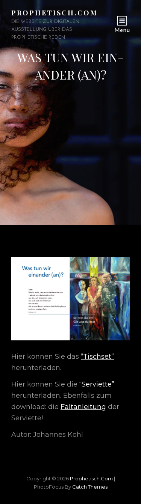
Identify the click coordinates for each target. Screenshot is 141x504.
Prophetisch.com (54, 12)
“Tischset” (97, 356)
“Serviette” (96, 384)
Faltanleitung (83, 407)
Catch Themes (90, 487)
